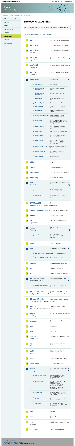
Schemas (6, 32)
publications (34, 363)
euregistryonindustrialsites (40, 210)
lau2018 (33, 336)
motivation (38, 110)
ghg (31, 248)
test (31, 412)
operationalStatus (40, 375)
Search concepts (47, 34)
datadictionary (35, 172)
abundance (38, 84)
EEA (11, 1)
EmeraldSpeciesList (41, 103)
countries (38, 235)
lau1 (31, 326)
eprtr (31, 183)
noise (32, 358)
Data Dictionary (18, 15)
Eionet (11, 15)
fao (31, 220)
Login (55, 1)
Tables (6, 25)
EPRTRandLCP (35, 203)
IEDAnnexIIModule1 (37, 278)
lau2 (31, 331)
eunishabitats (39, 106)
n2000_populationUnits (42, 115)
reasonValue (39, 381)
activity (37, 190)
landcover (33, 321)
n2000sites (38, 131)
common (33, 167)
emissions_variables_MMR (42, 253)
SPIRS (37, 398)
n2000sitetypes (39, 135)
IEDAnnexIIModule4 (37, 299)
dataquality (38, 98)
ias (31, 268)
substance (38, 403)
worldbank (34, 429)
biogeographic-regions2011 (39, 93)
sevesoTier (38, 392)
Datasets (6, 22)
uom (31, 417)
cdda (32, 162)
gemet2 (32, 243)
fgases (32, 228)
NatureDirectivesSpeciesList (42, 146)
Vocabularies (8, 36)
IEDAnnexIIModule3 (37, 292)
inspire (32, 314)
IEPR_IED (33, 306)
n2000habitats (39, 126)
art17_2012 (34, 65)
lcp (31, 344)
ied (31, 273)
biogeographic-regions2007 (39, 89)
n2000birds (38, 120)
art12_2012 (34, 45)
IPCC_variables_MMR (41, 257)
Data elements (8, 29)
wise (31, 422)
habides (33, 263)
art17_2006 (34, 58)
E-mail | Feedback (9, 440)
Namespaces (8, 43)
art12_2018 (34, 50)
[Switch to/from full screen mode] (62, 1)
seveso (32, 369)
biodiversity (34, 79)
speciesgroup (39, 156)
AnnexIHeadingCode (41, 285)
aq (31, 40)
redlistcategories (40, 151)
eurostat (33, 215)
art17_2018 (34, 72)
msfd (32, 351)
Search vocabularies (32, 34)
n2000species (39, 140)
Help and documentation (11, 19)
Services (6, 39)
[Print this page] (59, 1)
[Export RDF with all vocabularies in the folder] (69, 80)
